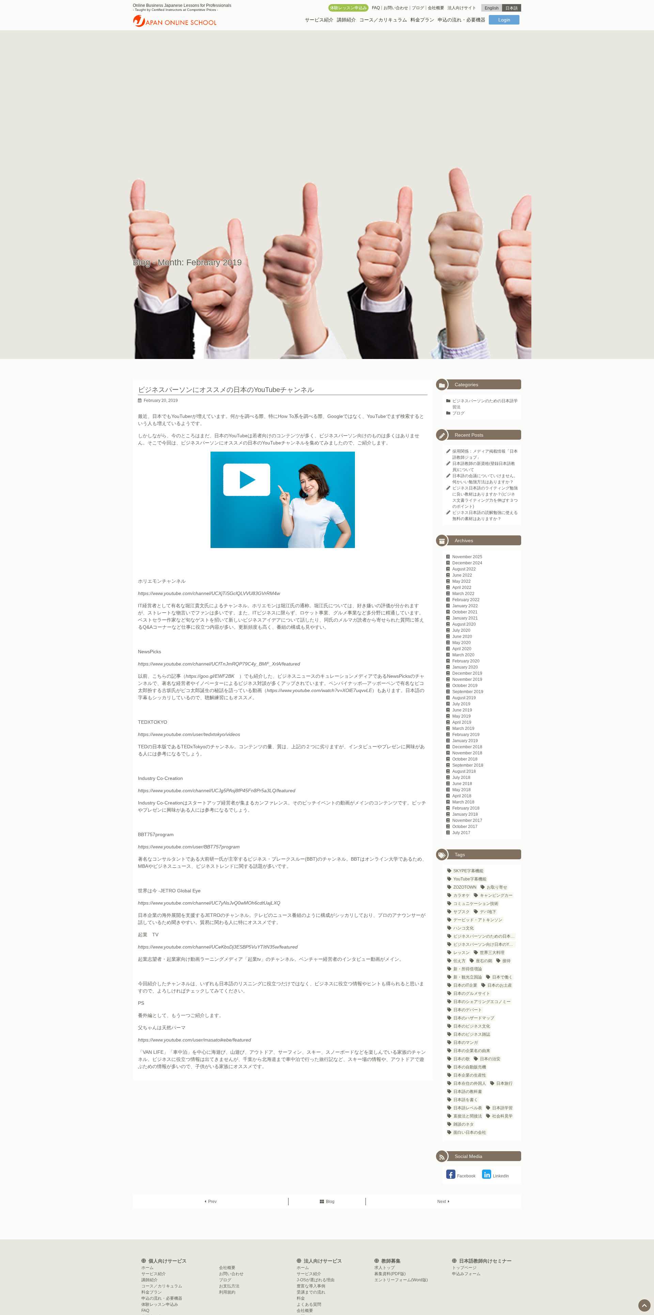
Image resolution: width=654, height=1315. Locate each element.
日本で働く (502, 977)
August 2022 (464, 569)
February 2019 (466, 734)
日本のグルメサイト (471, 993)
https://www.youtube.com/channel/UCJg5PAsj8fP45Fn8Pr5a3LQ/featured (216, 790)
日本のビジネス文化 (471, 1026)
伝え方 (459, 960)
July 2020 (461, 630)
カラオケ (461, 895)
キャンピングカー (496, 895)
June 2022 (462, 575)
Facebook (466, 1176)
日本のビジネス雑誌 (471, 1034)
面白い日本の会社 (469, 1132)
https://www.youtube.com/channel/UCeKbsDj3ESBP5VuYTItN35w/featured (218, 947)
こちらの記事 (166, 676)
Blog (330, 1201)
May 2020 (461, 642)
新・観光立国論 (467, 977)
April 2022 (461, 587)
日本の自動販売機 (469, 1067)
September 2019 (467, 691)
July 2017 (461, 832)
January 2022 (465, 606)
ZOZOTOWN (465, 887)
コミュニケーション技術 (475, 903)
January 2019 (465, 740)
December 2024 (467, 563)
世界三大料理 (492, 952)
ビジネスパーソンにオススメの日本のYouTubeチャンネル (226, 389)
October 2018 (465, 759)
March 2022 (463, 593)
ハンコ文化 (463, 928)
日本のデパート (467, 1009)
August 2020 (464, 624)
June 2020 (462, 636)
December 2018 (467, 747)
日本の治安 (490, 1058)
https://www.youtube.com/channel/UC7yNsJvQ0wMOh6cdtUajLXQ (209, 903)
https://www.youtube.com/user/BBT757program (189, 846)
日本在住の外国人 (469, 1083)
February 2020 (466, 661)
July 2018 (461, 777)
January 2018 (465, 814)
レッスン (461, 952)
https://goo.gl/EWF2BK (210, 676)
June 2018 (462, 783)
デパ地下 (488, 911)
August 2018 (464, 771)
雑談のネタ (463, 1124)
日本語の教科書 (467, 1091)
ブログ (458, 413)
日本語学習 (502, 1108)
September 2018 (467, 765)
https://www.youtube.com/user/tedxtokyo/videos (189, 734)
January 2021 (465, 618)
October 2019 (465, 685)
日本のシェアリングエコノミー (482, 1001)
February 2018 (466, 808)
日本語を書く (465, 1099)
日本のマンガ (465, 1042)
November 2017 (467, 820)
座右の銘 (484, 960)
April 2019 (461, 722)
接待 (506, 960)
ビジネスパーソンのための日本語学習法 (484, 936)
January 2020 (465, 667)
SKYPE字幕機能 (468, 870)
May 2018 (461, 789)
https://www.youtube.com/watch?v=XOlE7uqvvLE (319, 690)
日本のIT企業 (465, 985)
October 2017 (465, 826)
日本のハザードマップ (473, 1018)
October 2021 (465, 612)
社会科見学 (502, 1116)
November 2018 (467, 753)
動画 (257, 690)
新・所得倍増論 (467, 969)
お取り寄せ (497, 887)
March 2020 (463, 655)
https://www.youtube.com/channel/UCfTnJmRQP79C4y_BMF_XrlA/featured (219, 664)
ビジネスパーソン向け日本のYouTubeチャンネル (484, 944)
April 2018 (461, 796)
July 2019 (461, 704)
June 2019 (462, 710)
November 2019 (467, 679)
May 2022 (461, 581)
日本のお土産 (499, 985)
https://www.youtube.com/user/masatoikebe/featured (194, 1040)
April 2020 (461, 648)
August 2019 (464, 697)
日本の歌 (461, 1058)
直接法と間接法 (467, 1116)
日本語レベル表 (467, 1108)
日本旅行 (504, 1083)
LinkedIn (501, 1176)
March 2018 (463, 802)
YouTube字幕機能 (469, 879)
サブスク (461, 911)
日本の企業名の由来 (471, 1050)
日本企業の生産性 (469, 1075)
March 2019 (463, 728)
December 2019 (467, 673)
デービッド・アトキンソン (477, 920)
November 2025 (467, 556)
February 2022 (466, 599)
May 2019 (461, 716)
